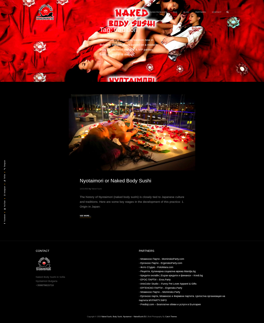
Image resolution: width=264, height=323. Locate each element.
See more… (85, 216)
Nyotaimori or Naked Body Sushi (115, 180)
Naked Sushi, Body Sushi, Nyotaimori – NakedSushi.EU (123, 317)
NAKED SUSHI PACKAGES (155, 12)
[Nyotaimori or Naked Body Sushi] (132, 132)
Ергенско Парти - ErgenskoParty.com (161, 263)
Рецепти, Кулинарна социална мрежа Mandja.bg (168, 271)
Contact (216, 12)
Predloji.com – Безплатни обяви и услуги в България (170, 304)
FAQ (175, 12)
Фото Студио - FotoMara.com (156, 267)
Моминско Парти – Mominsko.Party (160, 292)
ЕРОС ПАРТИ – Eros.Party (155, 279)
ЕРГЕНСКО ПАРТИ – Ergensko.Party (161, 287)
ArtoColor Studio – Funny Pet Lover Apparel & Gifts (168, 283)
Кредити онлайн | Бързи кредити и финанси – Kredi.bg (171, 275)
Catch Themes (171, 317)
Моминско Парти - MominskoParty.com (162, 259)
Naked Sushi (97, 189)
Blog (186, 12)
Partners (200, 12)
